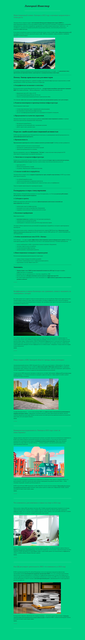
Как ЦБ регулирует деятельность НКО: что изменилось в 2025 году (40, 567)
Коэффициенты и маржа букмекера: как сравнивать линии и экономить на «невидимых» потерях (42, 292)
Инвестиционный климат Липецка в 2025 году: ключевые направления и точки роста (42, 16)
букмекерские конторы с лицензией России (24, 549)
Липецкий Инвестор (37, 6)
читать (15, 348)
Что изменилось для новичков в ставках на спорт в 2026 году (37, 503)
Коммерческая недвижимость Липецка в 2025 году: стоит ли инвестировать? (37, 431)
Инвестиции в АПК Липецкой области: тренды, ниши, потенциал (39, 360)
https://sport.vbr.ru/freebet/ (40, 339)
